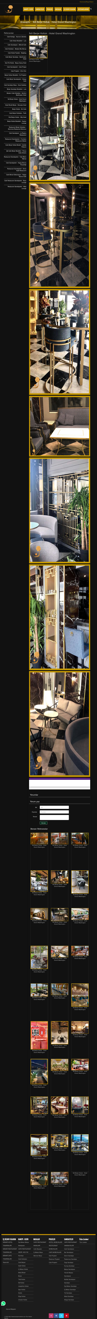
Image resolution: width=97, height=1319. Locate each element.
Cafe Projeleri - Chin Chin (18, 71)
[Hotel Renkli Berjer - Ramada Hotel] (80, 995)
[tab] (30, 779)
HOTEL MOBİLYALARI (55, 1242)
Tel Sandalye (68, 1293)
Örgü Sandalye (68, 1262)
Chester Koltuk (22, 1300)
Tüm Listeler (83, 1242)
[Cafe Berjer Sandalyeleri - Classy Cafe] (59, 951)
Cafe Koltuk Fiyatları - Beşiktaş (17, 53)
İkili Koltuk (21, 1283)
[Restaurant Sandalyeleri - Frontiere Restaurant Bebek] (39, 1105)
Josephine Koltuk (23, 1286)
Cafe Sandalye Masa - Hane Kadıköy (15, 85)
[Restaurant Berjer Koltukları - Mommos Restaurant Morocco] (59, 1065)
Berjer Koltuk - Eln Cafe (19, 109)
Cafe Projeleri (53, 1262)
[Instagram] (51, 1315)
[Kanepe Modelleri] (9, 9)
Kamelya (20, 1256)
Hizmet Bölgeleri (11, 1309)
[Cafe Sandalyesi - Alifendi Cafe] (80, 838)
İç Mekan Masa (38, 1252)
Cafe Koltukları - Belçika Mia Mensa (15, 49)
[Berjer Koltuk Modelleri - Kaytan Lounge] (39, 1071)
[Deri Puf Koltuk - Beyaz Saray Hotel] (39, 914)
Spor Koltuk (21, 1289)
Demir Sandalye (69, 1256)
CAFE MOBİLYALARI (55, 1252)
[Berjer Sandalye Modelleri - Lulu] (39, 990)
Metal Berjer (22, 1272)
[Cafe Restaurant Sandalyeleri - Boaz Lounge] (59, 1177)
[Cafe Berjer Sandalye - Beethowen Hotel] (80, 881)
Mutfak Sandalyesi (69, 1279)
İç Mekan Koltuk (23, 1269)
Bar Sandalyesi (68, 1252)
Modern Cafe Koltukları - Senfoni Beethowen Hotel (16, 94)
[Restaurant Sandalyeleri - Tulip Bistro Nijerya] (39, 1145)
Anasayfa (25, 21)
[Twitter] (61, 1315)
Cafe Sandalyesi (69, 1249)
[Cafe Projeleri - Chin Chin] (80, 914)
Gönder (43, 823)
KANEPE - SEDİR (23, 1239)
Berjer (20, 1276)
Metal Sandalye (69, 1296)
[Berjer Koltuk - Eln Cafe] (39, 1035)
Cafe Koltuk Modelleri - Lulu (18, 41)
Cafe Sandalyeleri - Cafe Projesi (16, 67)
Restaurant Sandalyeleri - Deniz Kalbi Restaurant (16, 170)
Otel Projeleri (53, 1256)
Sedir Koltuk (21, 1266)
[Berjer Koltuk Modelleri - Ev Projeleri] (39, 957)
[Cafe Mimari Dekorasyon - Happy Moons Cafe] (39, 1178)
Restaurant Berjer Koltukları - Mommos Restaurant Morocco (17, 128)
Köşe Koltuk (21, 1296)
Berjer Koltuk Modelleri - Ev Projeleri (15, 75)
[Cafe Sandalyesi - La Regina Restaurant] (80, 1064)
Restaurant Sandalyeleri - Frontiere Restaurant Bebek (15, 140)
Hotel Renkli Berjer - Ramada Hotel (15, 105)
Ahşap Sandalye (69, 1300)
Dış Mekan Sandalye (70, 1286)
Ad (36, 807)
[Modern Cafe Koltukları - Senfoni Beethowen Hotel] (59, 989)
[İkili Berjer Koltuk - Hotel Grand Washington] (38, 47)
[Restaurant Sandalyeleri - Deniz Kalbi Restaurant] (80, 1143)
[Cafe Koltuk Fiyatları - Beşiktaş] (59, 876)
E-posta (34, 812)
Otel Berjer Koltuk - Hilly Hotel (17, 117)
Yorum (35, 816)
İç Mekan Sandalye (70, 1289)
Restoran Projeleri (54, 1259)
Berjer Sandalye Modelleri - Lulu (16, 89)
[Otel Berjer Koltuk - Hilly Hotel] (80, 1027)
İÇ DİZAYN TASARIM (9, 1239)
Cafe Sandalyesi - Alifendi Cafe (17, 45)
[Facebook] (56, 1315)
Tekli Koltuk (21, 1279)
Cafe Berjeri (21, 1262)
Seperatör (6, 1262)
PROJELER (52, 1239)
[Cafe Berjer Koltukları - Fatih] (59, 1032)
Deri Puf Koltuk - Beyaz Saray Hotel (15, 63)
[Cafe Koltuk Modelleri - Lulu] (59, 838)
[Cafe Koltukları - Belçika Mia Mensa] (39, 881)
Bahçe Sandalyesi (69, 1269)
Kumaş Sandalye (69, 1266)
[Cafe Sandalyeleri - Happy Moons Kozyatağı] (59, 1140)
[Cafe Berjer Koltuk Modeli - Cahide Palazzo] (59, 1105)
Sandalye (67, 1283)
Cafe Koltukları (22, 1259)
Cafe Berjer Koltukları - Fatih (17, 113)
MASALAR (36, 1239)
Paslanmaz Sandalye (70, 1259)
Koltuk (20, 1293)
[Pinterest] (66, 1315)
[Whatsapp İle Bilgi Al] (3, 1303)
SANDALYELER (68, 1239)
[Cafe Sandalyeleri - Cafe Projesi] (59, 914)
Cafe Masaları (38, 1249)
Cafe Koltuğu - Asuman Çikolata (16, 37)
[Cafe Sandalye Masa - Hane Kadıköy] (80, 951)
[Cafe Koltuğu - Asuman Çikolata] (39, 838)
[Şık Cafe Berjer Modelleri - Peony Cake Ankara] (80, 1105)
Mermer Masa (38, 1256)
